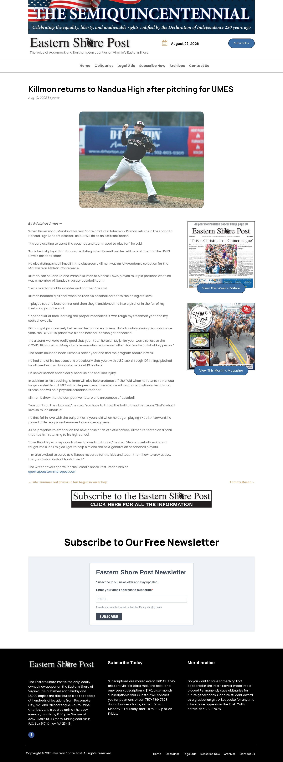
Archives (177, 66)
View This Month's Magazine (221, 370)
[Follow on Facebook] (31, 735)
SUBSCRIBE (109, 616)
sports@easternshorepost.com (52, 471)
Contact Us (199, 66)
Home (85, 66)
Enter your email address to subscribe (124, 590)
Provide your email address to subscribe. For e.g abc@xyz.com (129, 607)
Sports (54, 98)
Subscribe (241, 43)
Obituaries (104, 66)
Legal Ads (126, 66)
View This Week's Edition (221, 288)
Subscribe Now (152, 66)
